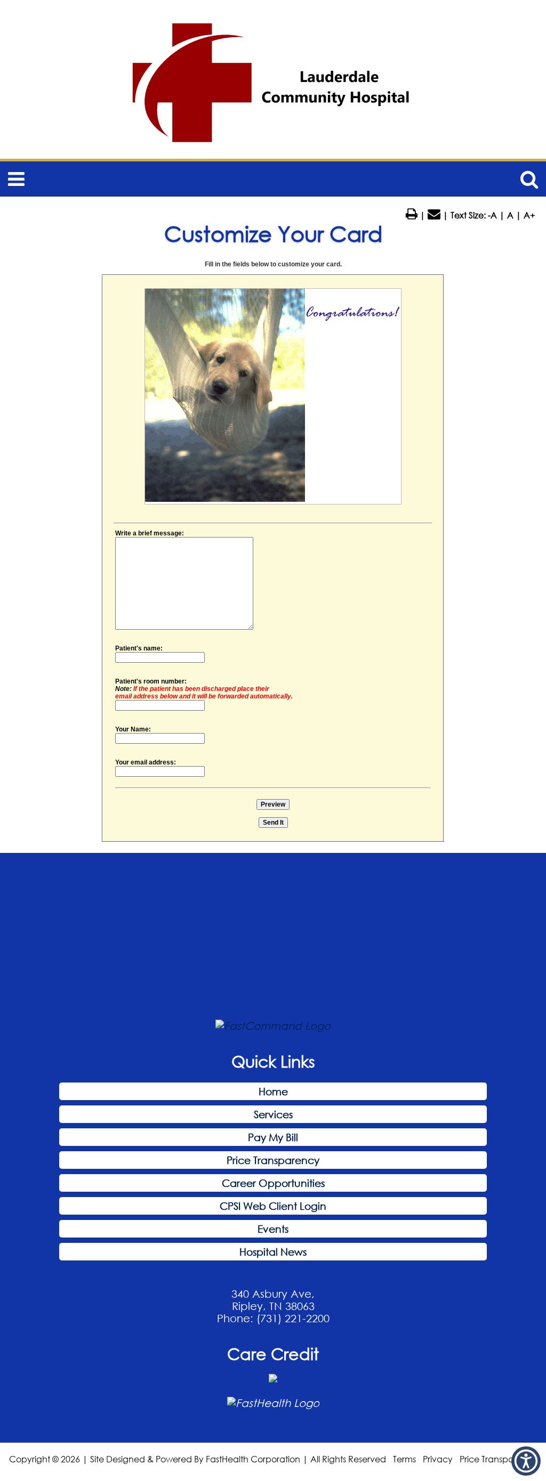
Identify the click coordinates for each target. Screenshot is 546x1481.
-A (492, 215)
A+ (529, 215)
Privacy (438, 1458)
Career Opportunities (273, 1183)
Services (273, 1114)
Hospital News (273, 1252)
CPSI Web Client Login (273, 1206)
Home (273, 1091)
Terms (404, 1458)
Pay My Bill (273, 1137)
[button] (526, 1461)
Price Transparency (273, 1160)
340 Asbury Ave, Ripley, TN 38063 (273, 1300)
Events (273, 1229)
